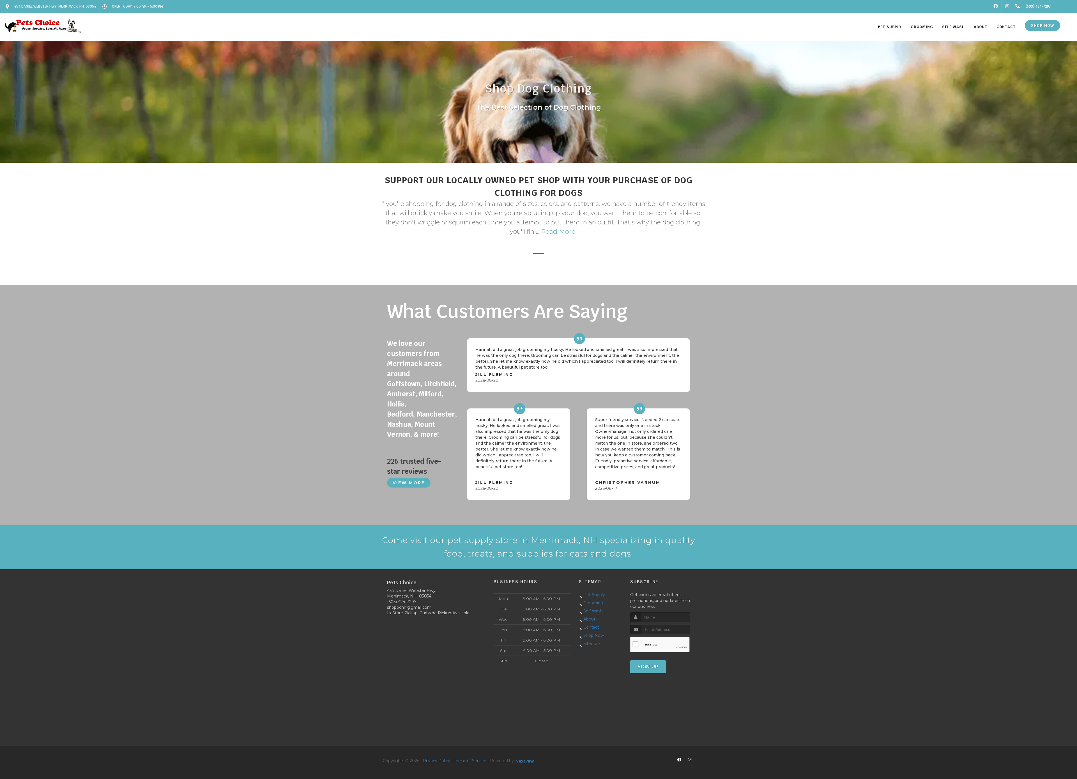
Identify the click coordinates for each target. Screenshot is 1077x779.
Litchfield (439, 384)
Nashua (399, 424)
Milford (430, 394)
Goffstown (403, 384)
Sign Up (648, 666)
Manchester (435, 414)
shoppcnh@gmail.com (409, 607)
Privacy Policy (436, 760)
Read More (558, 231)
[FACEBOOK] (995, 6)
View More (409, 482)
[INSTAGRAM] (1007, 6)
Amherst (401, 394)
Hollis (395, 404)
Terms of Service (470, 760)
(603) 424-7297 (401, 601)
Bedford (400, 414)
